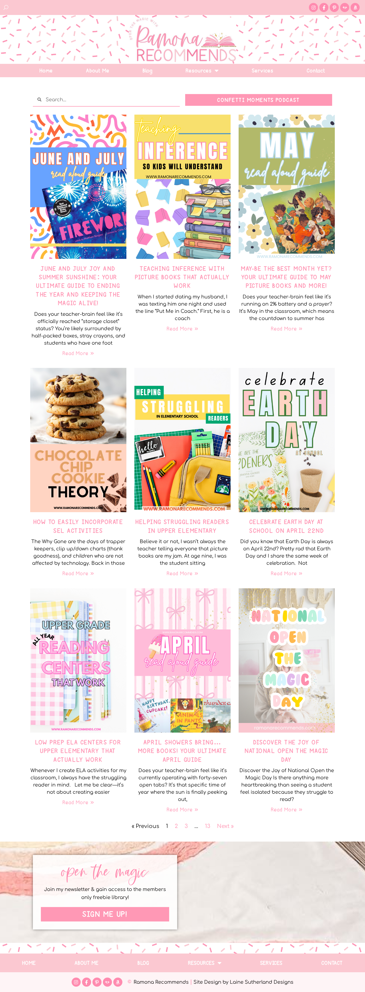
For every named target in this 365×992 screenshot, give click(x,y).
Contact (316, 70)
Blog (148, 70)
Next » (225, 826)
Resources (199, 70)
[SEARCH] (6, 7)
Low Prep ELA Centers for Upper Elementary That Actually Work (78, 751)
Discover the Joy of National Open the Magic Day (287, 751)
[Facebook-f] (323, 7)
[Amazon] (355, 7)
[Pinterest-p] (334, 7)
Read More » (78, 353)
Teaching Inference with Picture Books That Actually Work (182, 277)
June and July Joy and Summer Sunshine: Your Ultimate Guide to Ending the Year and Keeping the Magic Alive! (78, 286)
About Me (98, 70)
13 (207, 826)
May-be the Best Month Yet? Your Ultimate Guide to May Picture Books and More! (286, 277)
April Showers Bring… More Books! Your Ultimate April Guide (182, 751)
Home (46, 70)
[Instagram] (313, 7)
